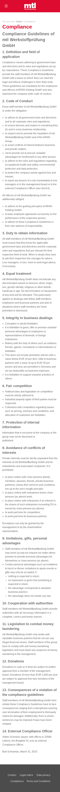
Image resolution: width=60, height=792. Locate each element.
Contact (12, 775)
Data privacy (43, 775)
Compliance (17, 781)
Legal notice (26, 775)
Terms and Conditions (38, 781)
